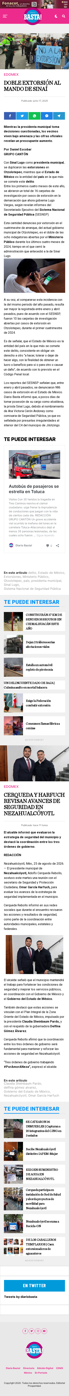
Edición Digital (45, 1368)
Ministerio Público (35, 576)
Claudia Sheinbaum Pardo (22, 1083)
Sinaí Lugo (11, 584)
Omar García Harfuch (43, 1095)
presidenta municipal (46, 580)
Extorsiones (12, 576)
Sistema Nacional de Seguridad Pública (32, 588)
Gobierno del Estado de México (27, 1091)
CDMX (59, 1368)
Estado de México (51, 572)
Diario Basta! (13, 1368)
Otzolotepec (13, 580)
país (27, 580)
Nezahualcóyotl (15, 1095)
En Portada (41, 1372)
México (28, 1372)
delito (32, 572)
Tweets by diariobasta (20, 1297)
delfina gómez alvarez (20, 1087)
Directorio (28, 1368)
